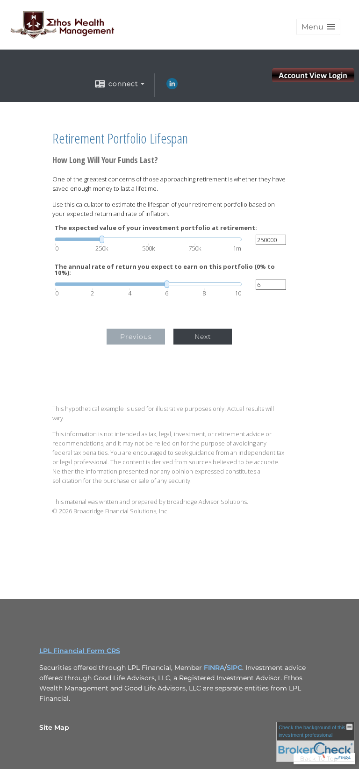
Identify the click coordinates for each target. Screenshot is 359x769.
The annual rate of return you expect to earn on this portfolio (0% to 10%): (165, 270)
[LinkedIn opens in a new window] (172, 87)
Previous (136, 336)
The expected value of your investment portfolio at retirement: (156, 228)
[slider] (148, 239)
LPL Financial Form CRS (79, 651)
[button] (318, 27)
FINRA (214, 667)
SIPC (234, 667)
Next (202, 336)
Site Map (54, 727)
